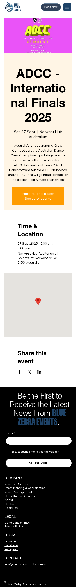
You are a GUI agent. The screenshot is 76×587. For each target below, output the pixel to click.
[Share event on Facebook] (19, 372)
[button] (51, 7)
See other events (38, 198)
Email (10, 433)
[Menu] (67, 7)
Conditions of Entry (18, 522)
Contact (10, 504)
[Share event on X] (29, 372)
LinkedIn (10, 541)
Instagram (11, 549)
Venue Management (18, 492)
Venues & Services (17, 484)
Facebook (11, 545)
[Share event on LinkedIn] (39, 372)
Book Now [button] (11, 508)
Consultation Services (20, 496)
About (9, 500)
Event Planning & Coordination (25, 488)
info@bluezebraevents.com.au (26, 564)
